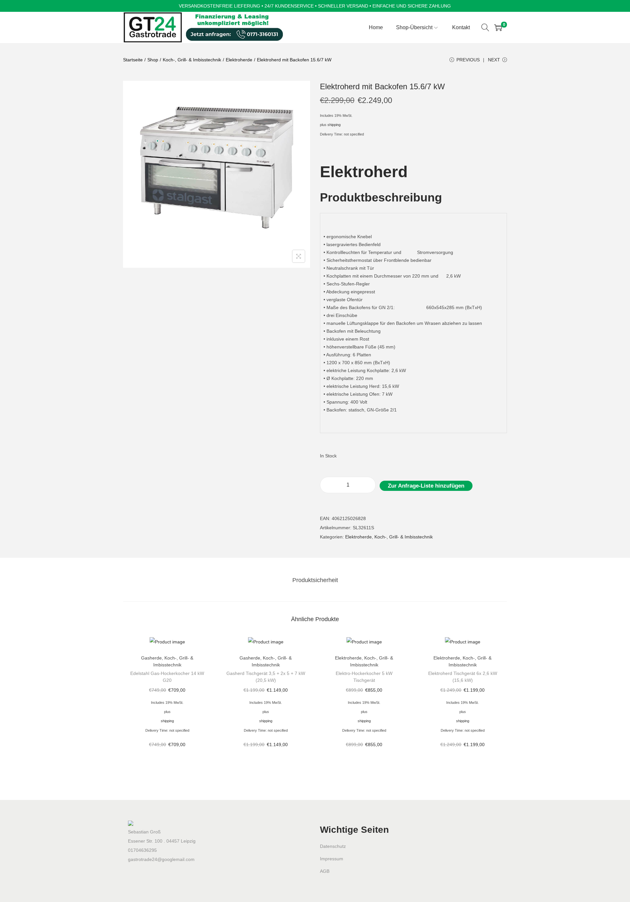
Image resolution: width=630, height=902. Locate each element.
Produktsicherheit (315, 580)
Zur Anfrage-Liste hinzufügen (426, 486)
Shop (152, 59)
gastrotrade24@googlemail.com (161, 859)
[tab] (315, 580)
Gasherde (151, 658)
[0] (498, 27)
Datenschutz (333, 846)
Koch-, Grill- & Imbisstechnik (192, 59)
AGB (324, 871)
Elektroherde (239, 59)
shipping (334, 125)
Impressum (331, 858)
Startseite (133, 59)
